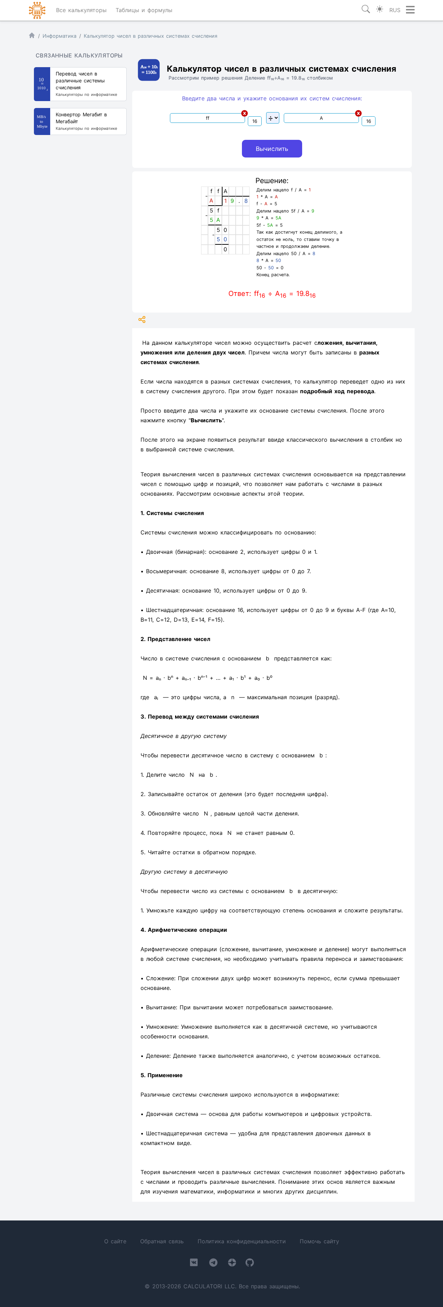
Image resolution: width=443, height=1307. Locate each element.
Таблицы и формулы (144, 10)
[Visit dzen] (232, 1264)
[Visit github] (250, 1264)
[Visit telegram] (213, 1263)
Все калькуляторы (81, 10)
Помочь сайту (319, 1241)
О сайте (115, 1241)
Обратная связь (162, 1241)
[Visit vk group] (194, 1263)
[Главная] (31, 37)
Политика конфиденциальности (242, 1241)
